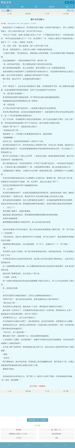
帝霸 (18, 23)
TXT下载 (65, 13)
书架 (67, 7)
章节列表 (28, 13)
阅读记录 (51, 7)
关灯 (72, 10)
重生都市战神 (11, 23)
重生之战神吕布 (24, 23)
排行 (8, 7)
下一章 (47, 13)
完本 (36, 7)
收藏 (22, 7)
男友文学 (6, 2)
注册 (72, 2)
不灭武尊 (33, 23)
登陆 (67, 2)
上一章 (9, 13)
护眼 (68, 10)
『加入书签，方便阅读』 (37, 386)
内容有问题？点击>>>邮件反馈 (37, 420)
